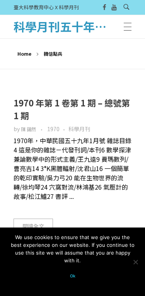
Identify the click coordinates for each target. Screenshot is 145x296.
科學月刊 (79, 129)
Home (24, 53)
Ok (72, 276)
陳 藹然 (29, 129)
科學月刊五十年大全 (66, 26)
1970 (53, 129)
